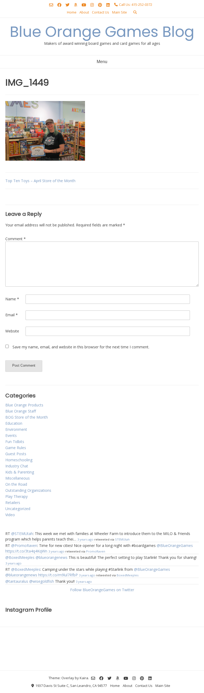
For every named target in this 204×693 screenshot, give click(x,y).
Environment (16, 429)
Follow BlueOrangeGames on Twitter (102, 589)
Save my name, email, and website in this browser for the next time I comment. (80, 346)
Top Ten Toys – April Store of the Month (40, 180)
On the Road (16, 484)
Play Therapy (16, 496)
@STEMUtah (22, 533)
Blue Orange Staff (20, 411)
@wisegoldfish (41, 581)
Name (12, 298)
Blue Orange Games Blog (102, 31)
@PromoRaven (24, 545)
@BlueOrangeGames (175, 545)
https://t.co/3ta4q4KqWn (26, 551)
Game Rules (15, 447)
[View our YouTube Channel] (84, 4)
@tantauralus (16, 581)
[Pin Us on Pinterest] (100, 4)
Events (11, 435)
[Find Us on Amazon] (75, 4)
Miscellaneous (17, 478)
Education (13, 423)
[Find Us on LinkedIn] (108, 4)
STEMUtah (122, 539)
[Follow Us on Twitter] (67, 4)
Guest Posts (15, 453)
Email (11, 314)
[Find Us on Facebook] (59, 4)
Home (71, 12)
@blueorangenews (51, 557)
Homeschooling (18, 459)
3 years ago (85, 539)
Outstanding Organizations (28, 490)
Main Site (119, 12)
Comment (15, 238)
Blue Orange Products (24, 404)
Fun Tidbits (14, 441)
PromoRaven (95, 551)
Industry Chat (16, 465)
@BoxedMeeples (20, 557)
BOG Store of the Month (26, 417)
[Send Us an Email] (51, 4)
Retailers (12, 502)
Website (12, 331)
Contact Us (100, 12)
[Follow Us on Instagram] (92, 4)
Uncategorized (17, 508)
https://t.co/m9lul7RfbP (58, 574)
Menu (102, 61)
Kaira (84, 678)
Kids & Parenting (19, 472)
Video (10, 514)
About (84, 12)
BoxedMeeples (127, 575)
